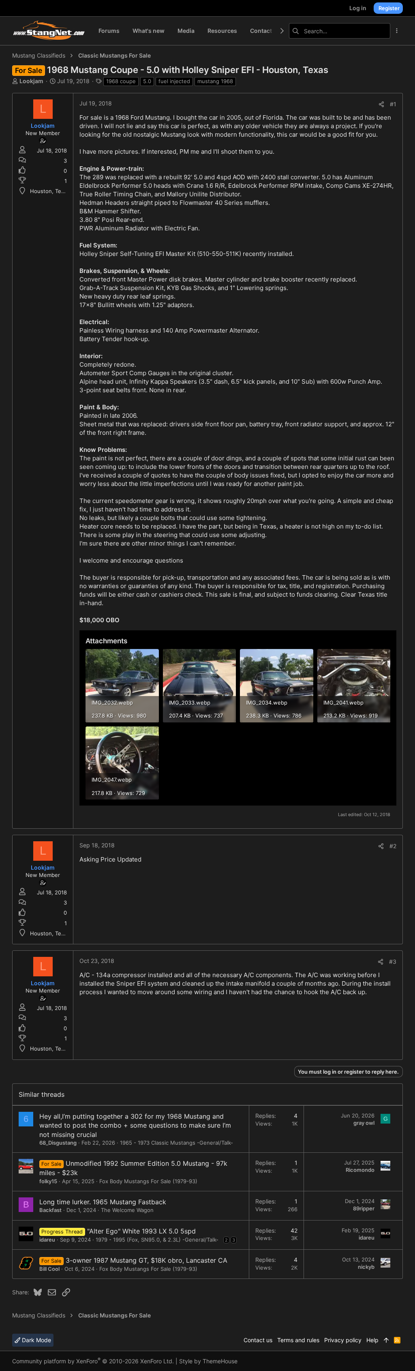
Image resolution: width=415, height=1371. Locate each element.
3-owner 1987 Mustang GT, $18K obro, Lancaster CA (146, 1260)
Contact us (258, 1340)
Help (372, 1340)
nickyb (366, 1267)
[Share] (381, 104)
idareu (47, 1239)
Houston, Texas (50, 191)
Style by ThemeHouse (208, 1361)
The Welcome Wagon (127, 1210)
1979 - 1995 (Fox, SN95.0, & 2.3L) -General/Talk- (157, 1239)
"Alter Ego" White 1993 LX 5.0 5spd (141, 1231)
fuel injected (174, 81)
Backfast (50, 1210)
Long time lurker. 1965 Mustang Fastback (102, 1202)
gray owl (363, 1123)
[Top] (386, 1340)
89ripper (363, 1208)
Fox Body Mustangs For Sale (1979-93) (148, 1181)
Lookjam (31, 80)
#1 (393, 104)
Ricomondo (360, 1170)
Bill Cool (49, 1269)
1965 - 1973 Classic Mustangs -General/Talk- (176, 1142)
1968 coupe (121, 81)
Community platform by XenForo (93, 1361)
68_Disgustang (58, 1142)
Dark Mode (35, 1340)
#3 (392, 961)
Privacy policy (343, 1340)
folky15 (48, 1181)
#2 (392, 845)
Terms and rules (298, 1340)
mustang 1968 (215, 81)
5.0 (147, 81)
